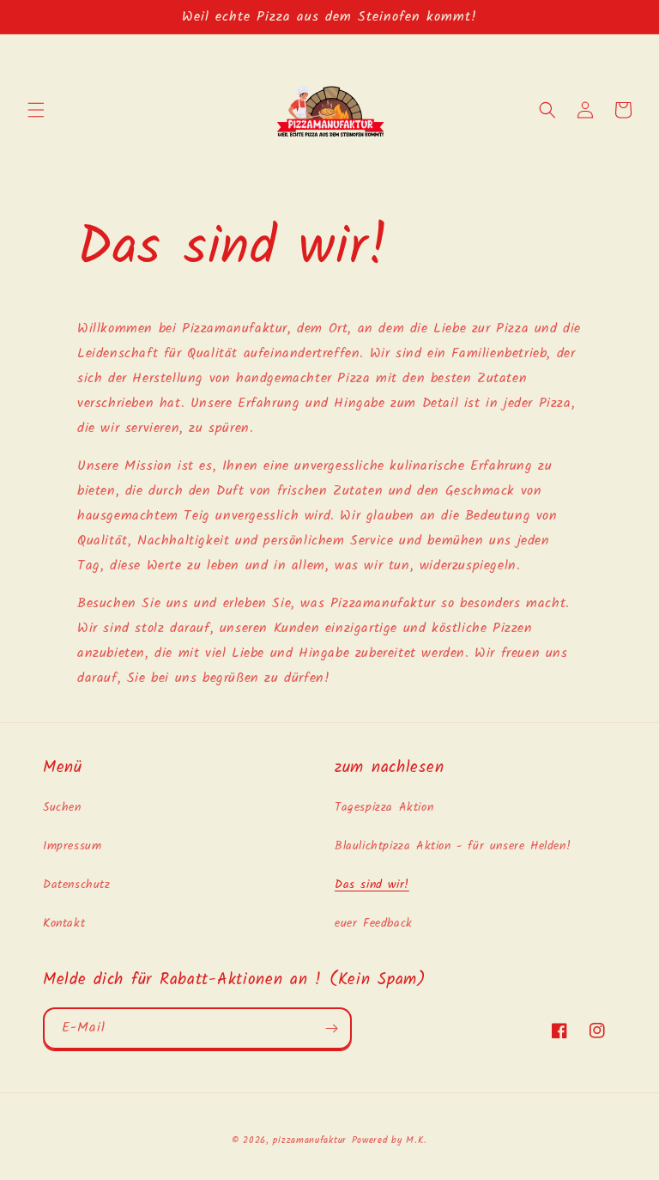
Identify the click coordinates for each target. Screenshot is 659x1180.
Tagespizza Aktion (384, 807)
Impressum (72, 845)
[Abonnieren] (331, 1028)
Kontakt (64, 923)
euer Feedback (374, 923)
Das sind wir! (372, 884)
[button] (36, 110)
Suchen (62, 807)
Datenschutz (77, 884)
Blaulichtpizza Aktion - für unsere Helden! (453, 845)
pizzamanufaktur (310, 1140)
